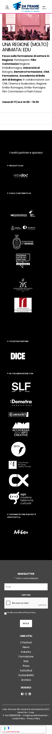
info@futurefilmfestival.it (35, 715)
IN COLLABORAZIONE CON (21, 373)
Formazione (26, 656)
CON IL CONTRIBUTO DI (20, 193)
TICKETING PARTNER (18, 341)
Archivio (26, 680)
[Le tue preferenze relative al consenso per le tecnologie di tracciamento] (5, 729)
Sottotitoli (26, 670)
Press (26, 666)
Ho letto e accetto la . (21, 612)
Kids (26, 661)
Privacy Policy (30, 612)
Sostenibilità (26, 675)
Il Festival (25, 642)
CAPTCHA (26, 595)
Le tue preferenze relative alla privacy (26, 728)
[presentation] (26, 603)
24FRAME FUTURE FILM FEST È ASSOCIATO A (21, 516)
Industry (26, 652)
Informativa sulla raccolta (10, 732)
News (26, 647)
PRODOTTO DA (16, 165)
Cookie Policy (18, 718)
